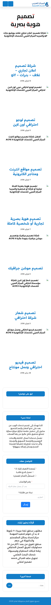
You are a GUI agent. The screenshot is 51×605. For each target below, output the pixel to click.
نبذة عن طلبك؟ (25, 492)
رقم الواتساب (25, 482)
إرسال (25, 504)
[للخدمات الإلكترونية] (40, 4)
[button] (35, 402)
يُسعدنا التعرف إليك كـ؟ (25, 469)
